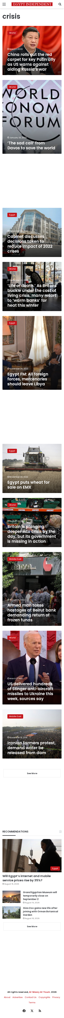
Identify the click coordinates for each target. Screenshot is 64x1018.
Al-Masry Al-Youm (39, 992)
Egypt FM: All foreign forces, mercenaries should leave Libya (27, 379)
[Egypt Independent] (32, 4)
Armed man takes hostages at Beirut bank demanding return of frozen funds (31, 613)
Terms (32, 1002)
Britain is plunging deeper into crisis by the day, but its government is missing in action (31, 534)
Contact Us (30, 997)
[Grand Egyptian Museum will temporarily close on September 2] (11, 897)
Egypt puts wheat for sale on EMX (28, 485)
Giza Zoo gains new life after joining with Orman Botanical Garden (40, 911)
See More (32, 926)
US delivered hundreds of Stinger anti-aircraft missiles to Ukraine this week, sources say (30, 691)
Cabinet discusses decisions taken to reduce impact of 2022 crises (30, 244)
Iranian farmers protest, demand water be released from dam (31, 747)
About (7, 997)
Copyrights (44, 997)
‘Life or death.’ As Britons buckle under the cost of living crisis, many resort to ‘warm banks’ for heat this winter (32, 295)
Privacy (56, 997)
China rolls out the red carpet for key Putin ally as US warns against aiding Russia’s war (31, 62)
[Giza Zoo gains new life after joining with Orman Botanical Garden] (11, 912)
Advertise (17, 997)
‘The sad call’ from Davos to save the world (31, 145)
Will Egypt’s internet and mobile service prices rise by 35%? (26, 878)
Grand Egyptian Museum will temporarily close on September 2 (40, 896)
